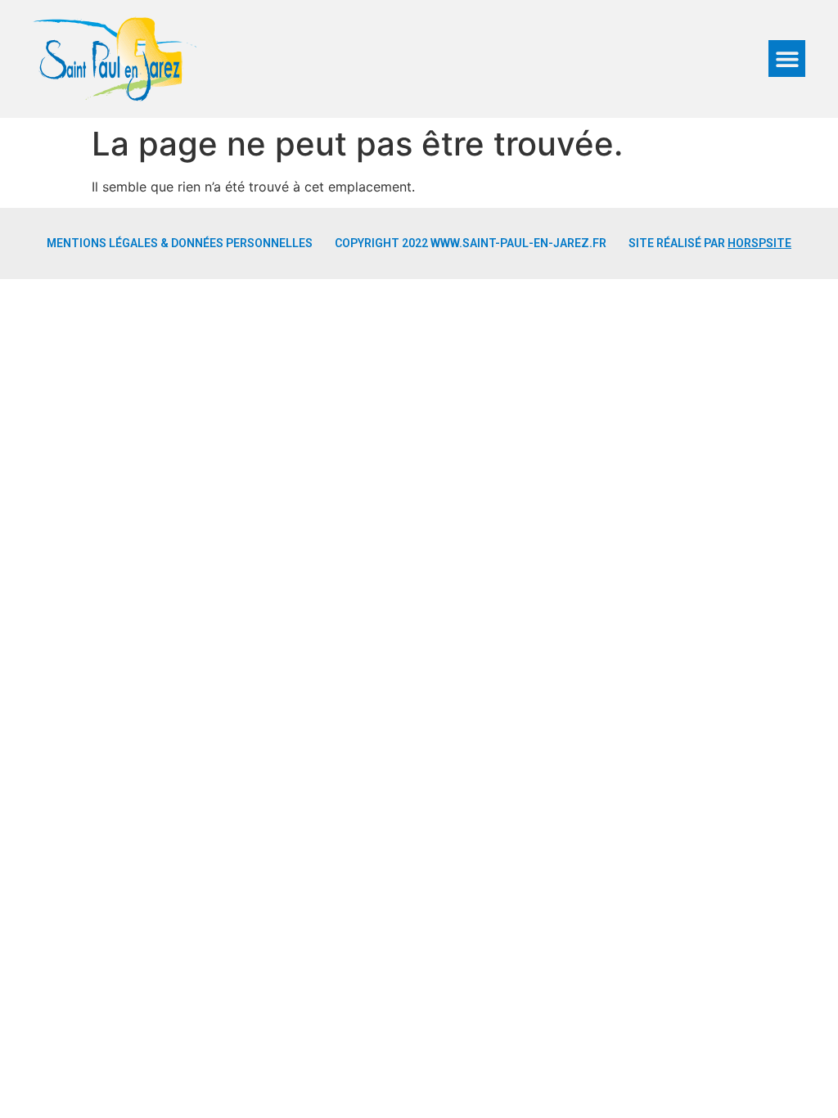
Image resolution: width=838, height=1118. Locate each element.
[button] (786, 58)
